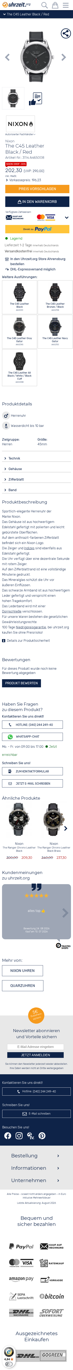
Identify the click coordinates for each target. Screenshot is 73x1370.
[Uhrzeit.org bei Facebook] (7, 1136)
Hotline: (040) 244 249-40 (34, 725)
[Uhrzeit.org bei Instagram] (19, 1136)
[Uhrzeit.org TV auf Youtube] (30, 1136)
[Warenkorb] (55, 6)
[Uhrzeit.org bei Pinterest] (41, 1136)
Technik (15, 458)
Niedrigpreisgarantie (31, 627)
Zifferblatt (17, 479)
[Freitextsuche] (44, 6)
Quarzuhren (22, 985)
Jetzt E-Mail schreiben (32, 783)
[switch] (9, 1364)
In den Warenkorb (39, 201)
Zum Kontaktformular (32, 771)
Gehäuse (16, 469)
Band (13, 490)
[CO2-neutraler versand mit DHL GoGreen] (39, 1356)
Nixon (19, 844)
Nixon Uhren (22, 970)
